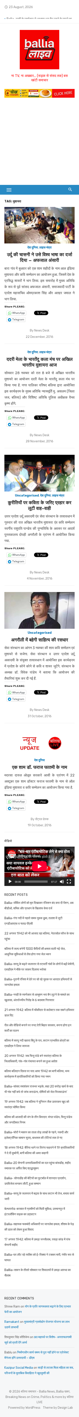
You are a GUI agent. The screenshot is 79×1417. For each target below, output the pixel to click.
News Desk (41, 330)
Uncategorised (27, 495)
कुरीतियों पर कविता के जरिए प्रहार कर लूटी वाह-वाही (39, 505)
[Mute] (62, 881)
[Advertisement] (39, 143)
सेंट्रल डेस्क (41, 819)
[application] (39, 866)
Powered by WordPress (24, 1408)
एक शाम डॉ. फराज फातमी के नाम (39, 767)
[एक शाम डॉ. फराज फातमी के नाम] (39, 743)
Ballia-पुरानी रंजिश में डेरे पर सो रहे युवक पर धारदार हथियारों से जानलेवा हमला (41, 15)
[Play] (10, 881)
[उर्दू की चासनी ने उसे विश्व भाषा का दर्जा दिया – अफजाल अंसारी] (39, 225)
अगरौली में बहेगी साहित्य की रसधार (39, 640)
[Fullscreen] (69, 881)
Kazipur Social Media (18, 1368)
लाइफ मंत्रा (45, 247)
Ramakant (11, 1322)
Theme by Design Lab (58, 1408)
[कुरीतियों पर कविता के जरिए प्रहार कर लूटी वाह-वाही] (39, 473)
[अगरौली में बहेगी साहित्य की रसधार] (39, 610)
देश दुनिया (32, 247)
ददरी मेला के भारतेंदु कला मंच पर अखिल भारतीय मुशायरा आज (40, 362)
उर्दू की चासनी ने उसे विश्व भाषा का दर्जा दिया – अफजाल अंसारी (39, 257)
